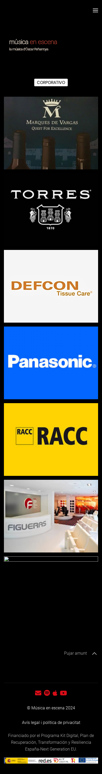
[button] (95, 10)
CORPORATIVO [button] (51, 82)
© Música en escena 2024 (51, 707)
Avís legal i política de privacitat (51, 722)
